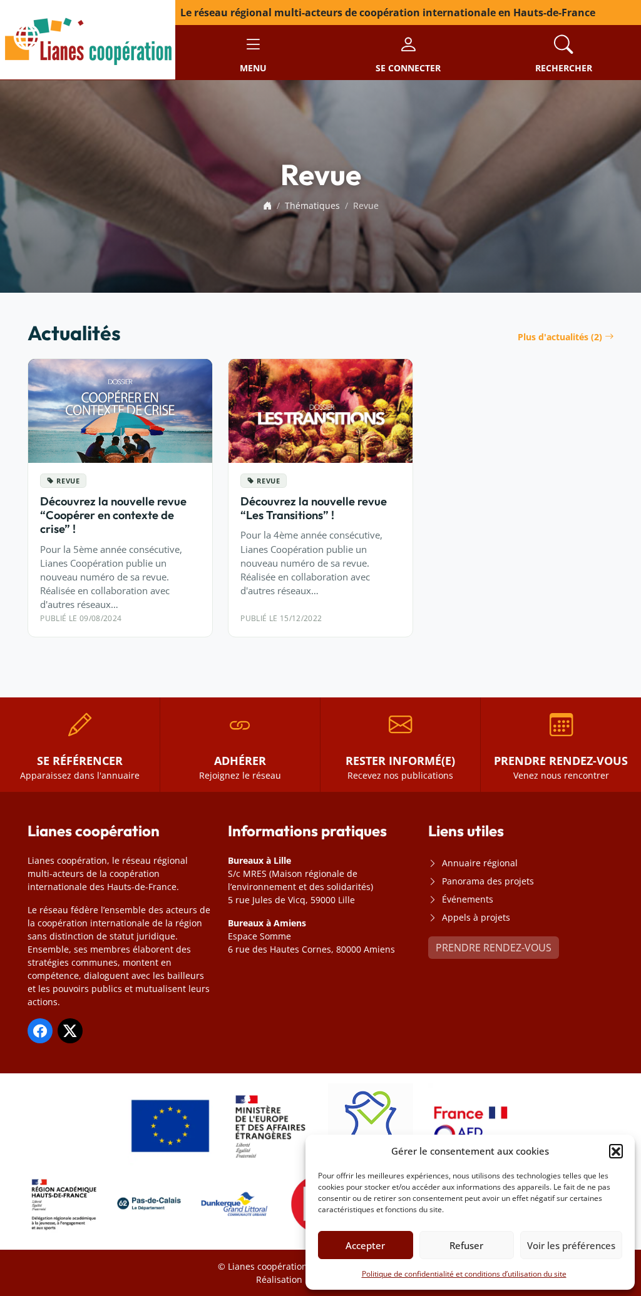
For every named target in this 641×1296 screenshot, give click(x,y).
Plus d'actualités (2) (560, 337)
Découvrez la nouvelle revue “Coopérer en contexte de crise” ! (113, 515)
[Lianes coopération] (87, 39)
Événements (467, 899)
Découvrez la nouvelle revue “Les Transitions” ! (313, 508)
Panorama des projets (488, 881)
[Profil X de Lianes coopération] (70, 1030)
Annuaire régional (480, 863)
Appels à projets (476, 917)
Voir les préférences (571, 1245)
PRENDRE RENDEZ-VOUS (493, 947)
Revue (67, 480)
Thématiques (312, 205)
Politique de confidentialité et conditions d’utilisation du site (464, 1273)
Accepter (365, 1245)
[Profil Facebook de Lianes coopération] (40, 1030)
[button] (616, 1151)
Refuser (466, 1245)
